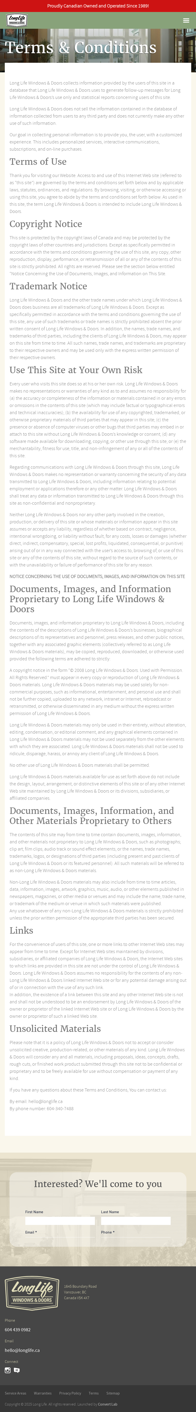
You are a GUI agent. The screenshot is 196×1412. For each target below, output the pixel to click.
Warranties (43, 1393)
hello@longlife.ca (22, 1350)
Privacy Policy (70, 1393)
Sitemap (113, 1393)
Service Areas (15, 1393)
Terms (94, 1393)
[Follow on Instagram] (8, 1370)
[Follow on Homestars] (17, 1370)
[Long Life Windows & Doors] (17, 20)
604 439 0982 (18, 1330)
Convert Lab (107, 1404)
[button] (186, 20)
